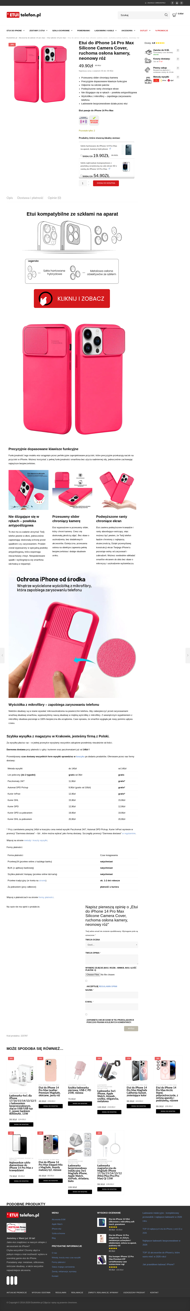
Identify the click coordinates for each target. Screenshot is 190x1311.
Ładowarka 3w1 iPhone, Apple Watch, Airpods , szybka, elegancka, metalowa (108, 1096)
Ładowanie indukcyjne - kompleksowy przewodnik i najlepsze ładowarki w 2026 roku (162, 1217)
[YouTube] (177, 2)
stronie (42, 880)
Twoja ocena (92, 940)
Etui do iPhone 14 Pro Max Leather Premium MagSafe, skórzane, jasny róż (49, 1091)
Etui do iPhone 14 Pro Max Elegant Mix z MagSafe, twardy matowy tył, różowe (51, 1166)
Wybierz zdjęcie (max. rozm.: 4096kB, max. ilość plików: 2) (110, 969)
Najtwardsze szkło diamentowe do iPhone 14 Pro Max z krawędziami (21, 1166)
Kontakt (55, 1276)
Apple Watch (57, 1224)
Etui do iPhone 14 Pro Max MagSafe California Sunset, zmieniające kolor (137, 1091)
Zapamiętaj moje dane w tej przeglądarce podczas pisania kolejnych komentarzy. (110, 1021)
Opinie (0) (54, 198)
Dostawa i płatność (30, 198)
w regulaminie (128, 833)
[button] (126, 150)
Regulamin (60, 1293)
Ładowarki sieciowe (18, 1093)
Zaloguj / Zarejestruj (156, 3)
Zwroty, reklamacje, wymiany (64, 1271)
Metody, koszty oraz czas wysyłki (66, 1257)
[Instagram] (181, 2)
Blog (54, 1238)
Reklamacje (77, 1293)
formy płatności (46, 897)
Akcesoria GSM (58, 1219)
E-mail (89, 1002)
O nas (54, 1253)
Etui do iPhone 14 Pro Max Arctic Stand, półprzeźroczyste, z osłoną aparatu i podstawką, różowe (167, 1094)
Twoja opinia (93, 953)
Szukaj (166, 14)
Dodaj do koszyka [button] (21, 1124)
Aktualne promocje (17, 1293)
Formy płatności (58, 1262)
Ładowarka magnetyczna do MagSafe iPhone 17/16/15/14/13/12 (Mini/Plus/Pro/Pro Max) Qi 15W (109, 1172)
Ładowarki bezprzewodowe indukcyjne (104, 1086)
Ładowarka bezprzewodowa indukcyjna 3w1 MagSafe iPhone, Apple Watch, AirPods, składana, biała (78, 1173)
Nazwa (89, 990)
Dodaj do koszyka (106, 183)
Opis (10, 198)
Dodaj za (100, 155)
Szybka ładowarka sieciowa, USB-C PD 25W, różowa (79, 1090)
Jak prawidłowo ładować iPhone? (158, 1264)
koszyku (80, 756)
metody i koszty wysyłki (35, 840)
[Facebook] (172, 2)
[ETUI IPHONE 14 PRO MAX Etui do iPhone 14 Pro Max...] (2, 655)
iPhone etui (56, 1229)
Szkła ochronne (58, 1233)
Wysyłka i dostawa (41, 1293)
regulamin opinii (108, 986)
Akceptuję (102, 986)
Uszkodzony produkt (134, 1293)
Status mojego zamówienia (63, 1267)
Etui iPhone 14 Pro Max (49, 1085)
